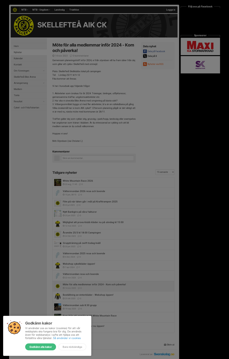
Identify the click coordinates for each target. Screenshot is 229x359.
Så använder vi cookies (67, 338)
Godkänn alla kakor (40, 346)
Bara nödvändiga (72, 346)
